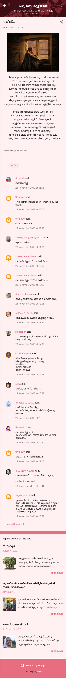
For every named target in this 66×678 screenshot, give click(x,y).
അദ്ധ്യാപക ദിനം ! (15, 624)
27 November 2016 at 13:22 (29, 516)
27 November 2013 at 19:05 (29, 461)
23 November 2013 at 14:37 (29, 344)
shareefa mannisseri (26, 256)
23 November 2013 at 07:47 (29, 209)
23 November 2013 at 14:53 (29, 374)
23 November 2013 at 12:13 (29, 284)
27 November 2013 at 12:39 (29, 442)
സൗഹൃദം (9, 546)
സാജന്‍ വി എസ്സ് (24, 402)
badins (40, 672)
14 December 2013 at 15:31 (29, 486)
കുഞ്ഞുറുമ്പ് (22, 495)
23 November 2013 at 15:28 (29, 393)
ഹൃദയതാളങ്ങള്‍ (33, 5)
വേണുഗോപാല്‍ (24, 470)
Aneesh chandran (24, 294)
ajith (17, 383)
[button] (61, 22)
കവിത (13, 165)
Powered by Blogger (35, 665)
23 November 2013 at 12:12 (29, 266)
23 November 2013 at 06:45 (29, 187)
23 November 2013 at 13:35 (29, 322)
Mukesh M (20, 331)
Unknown (20, 197)
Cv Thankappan (23, 353)
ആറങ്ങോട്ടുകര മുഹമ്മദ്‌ (29, 237)
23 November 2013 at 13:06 (29, 303)
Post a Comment (15, 524)
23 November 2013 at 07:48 (29, 228)
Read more (57, 573)
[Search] (61, 6)
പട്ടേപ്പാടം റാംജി (24, 313)
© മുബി (19, 178)
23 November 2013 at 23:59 (29, 418)
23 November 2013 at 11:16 (29, 247)
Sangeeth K (21, 427)
